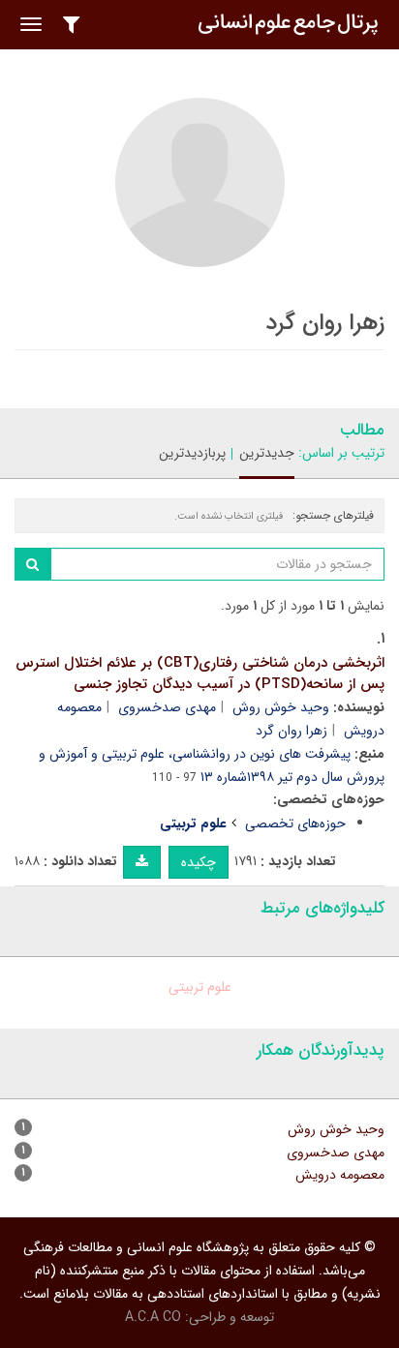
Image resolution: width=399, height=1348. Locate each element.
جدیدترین (266, 453)
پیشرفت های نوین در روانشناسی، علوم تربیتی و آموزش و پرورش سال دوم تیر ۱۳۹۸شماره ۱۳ (211, 765)
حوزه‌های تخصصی (295, 823)
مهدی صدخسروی (167, 707)
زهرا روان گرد (291, 730)
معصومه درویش (339, 1174)
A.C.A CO (153, 1317)
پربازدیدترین (192, 453)
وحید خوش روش (280, 707)
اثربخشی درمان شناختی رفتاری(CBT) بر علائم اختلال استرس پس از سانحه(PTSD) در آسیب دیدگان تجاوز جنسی (199, 674)
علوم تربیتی (200, 987)
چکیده (198, 862)
